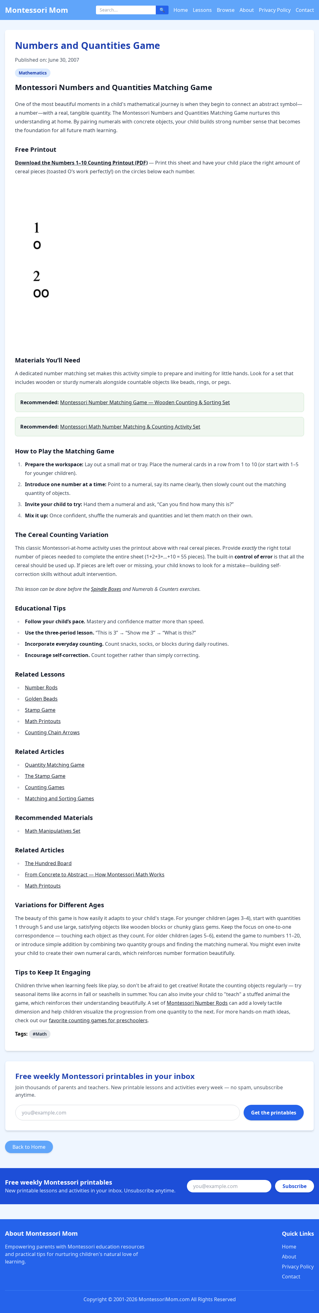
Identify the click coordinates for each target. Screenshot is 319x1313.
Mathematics (33, 73)
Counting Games (44, 787)
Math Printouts (43, 721)
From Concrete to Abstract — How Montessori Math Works (94, 874)
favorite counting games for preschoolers (98, 1020)
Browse (226, 10)
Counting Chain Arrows (52, 732)
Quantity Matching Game (54, 764)
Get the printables (273, 1112)
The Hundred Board (48, 863)
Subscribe (295, 1186)
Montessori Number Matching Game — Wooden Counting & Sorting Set (145, 402)
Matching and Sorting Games (59, 798)
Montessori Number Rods (197, 1002)
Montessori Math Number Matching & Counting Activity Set (130, 426)
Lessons (202, 10)
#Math (40, 1034)
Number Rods (41, 687)
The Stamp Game (45, 776)
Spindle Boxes (106, 589)
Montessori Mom (36, 10)
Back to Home (28, 1146)
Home (181, 10)
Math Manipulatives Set (52, 830)
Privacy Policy (275, 10)
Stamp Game (40, 710)
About (247, 10)
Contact (305, 10)
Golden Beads (41, 698)
